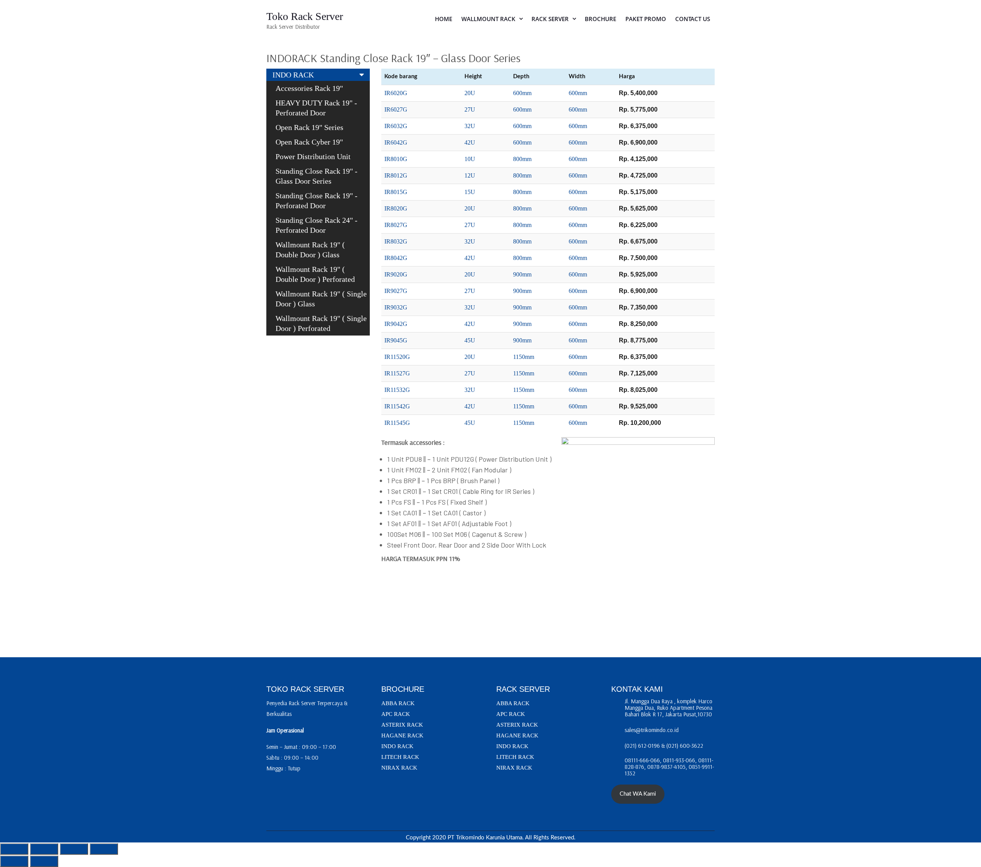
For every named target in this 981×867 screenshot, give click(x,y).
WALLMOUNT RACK (488, 19)
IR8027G (395, 225)
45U (469, 340)
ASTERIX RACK (402, 725)
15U (469, 192)
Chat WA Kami (638, 794)
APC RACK (395, 714)
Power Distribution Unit (313, 156)
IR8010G (395, 159)
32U (469, 126)
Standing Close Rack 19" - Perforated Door (317, 200)
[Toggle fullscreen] (44, 849)
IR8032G (395, 241)
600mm (522, 93)
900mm (522, 274)
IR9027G (395, 291)
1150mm (523, 357)
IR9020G (395, 274)
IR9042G (395, 324)
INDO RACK (293, 75)
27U (469, 109)
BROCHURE (600, 19)
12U (469, 175)
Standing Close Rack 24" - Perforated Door (317, 225)
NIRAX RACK (399, 768)
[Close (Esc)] (104, 849)
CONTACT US (692, 19)
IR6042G (395, 142)
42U (469, 142)
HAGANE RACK (402, 735)
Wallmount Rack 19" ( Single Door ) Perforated (321, 323)
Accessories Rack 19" (309, 88)
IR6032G (395, 126)
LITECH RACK (400, 757)
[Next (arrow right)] (44, 861)
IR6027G (395, 109)
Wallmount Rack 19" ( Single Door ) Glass (321, 299)
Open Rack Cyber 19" (309, 142)
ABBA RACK (398, 703)
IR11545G (397, 423)
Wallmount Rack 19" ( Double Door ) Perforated (315, 274)
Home (443, 19)
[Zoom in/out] (14, 849)
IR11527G (397, 373)
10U (469, 159)
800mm (522, 159)
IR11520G (397, 357)
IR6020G (395, 93)
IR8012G (395, 175)
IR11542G (397, 406)
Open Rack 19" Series (309, 127)
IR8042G (395, 258)
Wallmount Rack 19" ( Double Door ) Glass (310, 249)
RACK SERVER (550, 19)
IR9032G (395, 307)
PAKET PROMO (645, 19)
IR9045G (395, 340)
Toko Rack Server (304, 16)
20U (469, 93)
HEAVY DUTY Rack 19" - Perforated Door (316, 108)
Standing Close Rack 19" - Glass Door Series (317, 176)
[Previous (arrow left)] (14, 861)
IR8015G (395, 192)
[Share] (74, 849)
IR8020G (395, 208)
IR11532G (397, 390)
